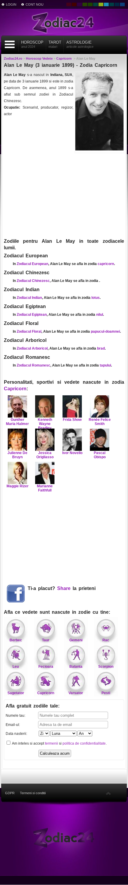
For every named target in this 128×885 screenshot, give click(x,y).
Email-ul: (13, 725)
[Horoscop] (64, 837)
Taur (45, 640)
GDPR (10, 793)
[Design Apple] (101, 4)
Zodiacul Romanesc (33, 365)
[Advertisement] (64, 195)
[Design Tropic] (95, 4)
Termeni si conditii (33, 793)
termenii (51, 743)
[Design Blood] (68, 4)
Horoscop (32, 44)
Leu (16, 666)
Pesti (106, 693)
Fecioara (45, 666)
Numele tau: (15, 715)
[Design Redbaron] (74, 4)
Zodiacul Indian (29, 298)
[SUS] (108, 793)
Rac (105, 640)
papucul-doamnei (105, 331)
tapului (105, 365)
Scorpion (105, 666)
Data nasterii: (16, 734)
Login (11, 4)
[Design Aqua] (106, 4)
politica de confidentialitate (84, 743)
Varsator (75, 693)
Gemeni (75, 640)
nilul (99, 315)
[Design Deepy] (122, 4)
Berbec (16, 640)
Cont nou (34, 4)
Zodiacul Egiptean (32, 315)
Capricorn (15, 388)
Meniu (10, 44)
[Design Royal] (117, 4)
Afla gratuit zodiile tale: (33, 705)
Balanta (75, 666)
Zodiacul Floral (29, 331)
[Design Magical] (79, 4)
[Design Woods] (90, 4)
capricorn (106, 264)
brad (101, 348)
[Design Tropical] (111, 4)
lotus (95, 298)
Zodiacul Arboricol (32, 348)
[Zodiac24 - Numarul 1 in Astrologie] (64, 22)
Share (64, 588)
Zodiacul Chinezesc (33, 281)
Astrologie (79, 44)
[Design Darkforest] (84, 4)
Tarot (55, 44)
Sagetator (15, 693)
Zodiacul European (32, 264)
